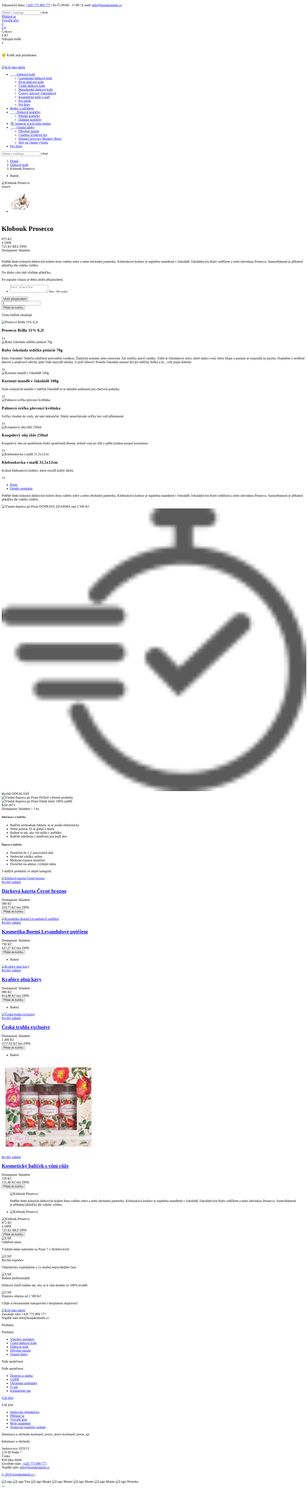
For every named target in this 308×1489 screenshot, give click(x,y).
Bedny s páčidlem (22, 108)
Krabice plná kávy (21, 979)
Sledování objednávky (25, 1412)
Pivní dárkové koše (31, 82)
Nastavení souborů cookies (28, 1427)
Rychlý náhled (11, 882)
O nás (14, 1387)
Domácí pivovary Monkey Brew (40, 138)
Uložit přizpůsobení (15, 298)
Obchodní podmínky (24, 1383)
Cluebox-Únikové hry (33, 135)
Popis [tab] (13, 484)
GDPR (14, 1379)
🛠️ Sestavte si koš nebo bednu (30, 123)
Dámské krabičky (30, 119)
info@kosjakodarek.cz (107, 5)
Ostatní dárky (22, 127)
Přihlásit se (9, 16)
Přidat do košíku (13, 307)
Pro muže (24, 101)
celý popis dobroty (179, 362)
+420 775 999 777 (38, 5)
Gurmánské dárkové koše (35, 78)
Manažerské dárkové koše (35, 89)
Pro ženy (24, 104)
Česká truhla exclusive (26, 1027)
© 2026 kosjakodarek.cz (18, 1474)
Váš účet (7, 1398)
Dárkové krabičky (25, 112)
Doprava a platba (21, 1375)
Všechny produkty (22, 1339)
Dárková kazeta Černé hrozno (34, 891)
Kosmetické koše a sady (34, 97)
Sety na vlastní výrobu (33, 142)
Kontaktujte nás (20, 1390)
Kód (5, 805)
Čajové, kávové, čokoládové (37, 93)
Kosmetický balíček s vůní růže (35, 1166)
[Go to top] (3, 1486)
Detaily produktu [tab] (21, 488)
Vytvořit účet (10, 20)
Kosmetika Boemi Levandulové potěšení (45, 931)
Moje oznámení (20, 1423)
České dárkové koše (31, 86)
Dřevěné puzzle (28, 131)
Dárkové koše (22, 74)
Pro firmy (16, 146)
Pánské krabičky (29, 116)
